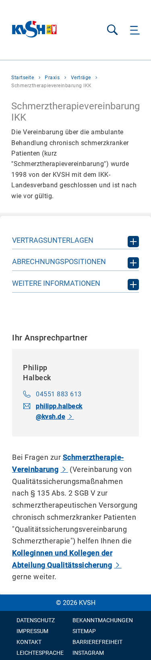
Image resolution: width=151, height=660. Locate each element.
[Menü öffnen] (135, 30)
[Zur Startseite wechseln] (34, 29)
